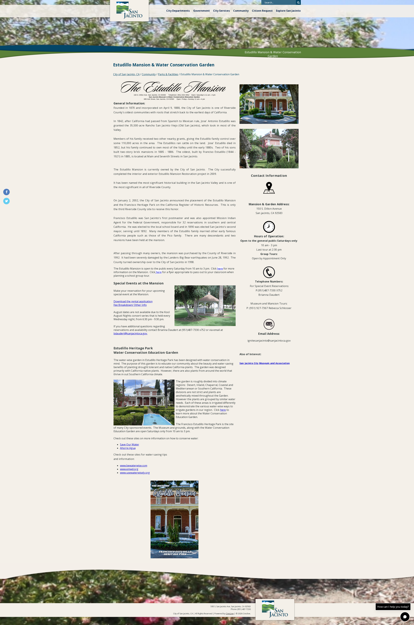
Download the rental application (133, 301)
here (220, 268)
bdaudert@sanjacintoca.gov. (130, 333)
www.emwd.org (129, 469)
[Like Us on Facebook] (6, 192)
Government (201, 10)
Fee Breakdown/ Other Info (130, 305)
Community (241, 10)
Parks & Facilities (168, 74)
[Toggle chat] (405, 617)
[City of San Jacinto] (129, 10)
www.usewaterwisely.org (135, 472)
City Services (221, 10)
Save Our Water (129, 444)
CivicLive (230, 613)
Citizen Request (262, 10)
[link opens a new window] (155, 272)
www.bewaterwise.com (133, 465)
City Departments (178, 10)
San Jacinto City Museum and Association (265, 363)
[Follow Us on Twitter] (6, 201)
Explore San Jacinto (288, 10)
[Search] (298, 2)
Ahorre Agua (128, 448)
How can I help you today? (393, 606)
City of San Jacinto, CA (126, 74)
